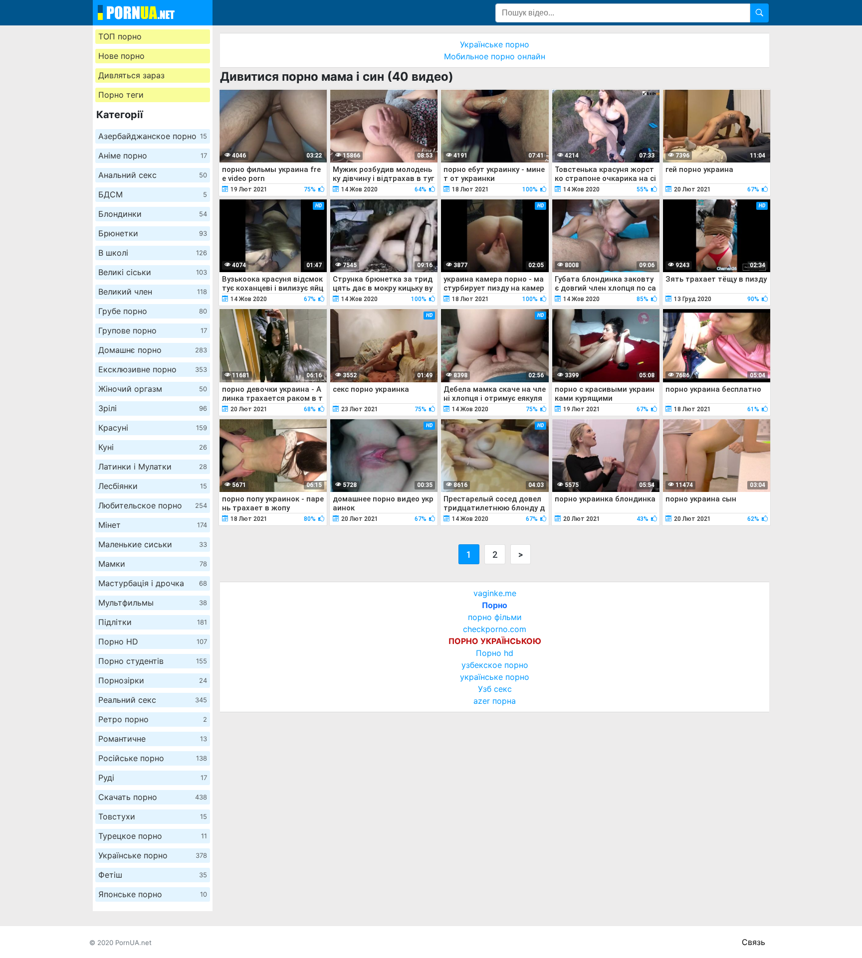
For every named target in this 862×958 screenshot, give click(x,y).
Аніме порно (152, 155)
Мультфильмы (152, 603)
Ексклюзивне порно (152, 369)
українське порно (494, 677)
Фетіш (152, 875)
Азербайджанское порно (152, 136)
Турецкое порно (152, 836)
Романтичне (152, 739)
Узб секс (495, 689)
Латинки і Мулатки (152, 467)
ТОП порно (120, 36)
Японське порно (152, 894)
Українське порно (152, 855)
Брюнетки (152, 233)
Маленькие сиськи (152, 544)
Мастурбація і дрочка (152, 583)
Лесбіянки (152, 486)
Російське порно (152, 758)
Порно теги (121, 95)
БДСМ (152, 194)
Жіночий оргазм (152, 389)
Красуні (152, 428)
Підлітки (152, 622)
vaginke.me (494, 593)
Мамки (152, 564)
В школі (152, 253)
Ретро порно (152, 719)
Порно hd (494, 653)
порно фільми (495, 617)
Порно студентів (152, 661)
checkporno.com (494, 629)
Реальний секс (152, 700)
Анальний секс (152, 175)
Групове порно (152, 330)
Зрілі (152, 408)
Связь (753, 942)
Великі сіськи (152, 272)
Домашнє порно (152, 350)
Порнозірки (152, 680)
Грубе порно (152, 311)
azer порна (494, 701)
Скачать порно (152, 797)
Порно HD (152, 641)
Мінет (152, 525)
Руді (152, 778)
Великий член (152, 292)
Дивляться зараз (131, 75)
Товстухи (152, 816)
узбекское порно (494, 665)
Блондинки (152, 214)
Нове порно (121, 56)
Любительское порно (152, 505)
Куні (152, 447)
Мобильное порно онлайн (494, 56)
